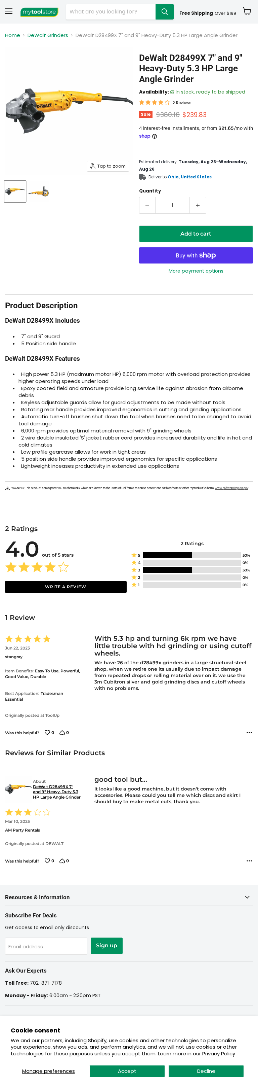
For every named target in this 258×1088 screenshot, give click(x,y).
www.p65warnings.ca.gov (231, 488)
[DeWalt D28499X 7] (15, 191)
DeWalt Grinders (48, 35)
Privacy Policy (218, 1053)
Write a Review (65, 586)
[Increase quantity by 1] (198, 205)
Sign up (106, 945)
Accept (127, 1071)
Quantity (150, 191)
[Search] (165, 12)
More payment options (196, 271)
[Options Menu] (249, 732)
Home (12, 35)
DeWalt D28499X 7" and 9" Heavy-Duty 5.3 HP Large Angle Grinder (57, 792)
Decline (206, 1071)
